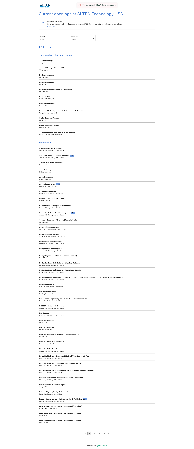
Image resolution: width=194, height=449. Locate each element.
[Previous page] (85, 433)
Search (42, 37)
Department (73, 37)
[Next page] (108, 433)
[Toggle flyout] (93, 38)
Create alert (51, 26)
